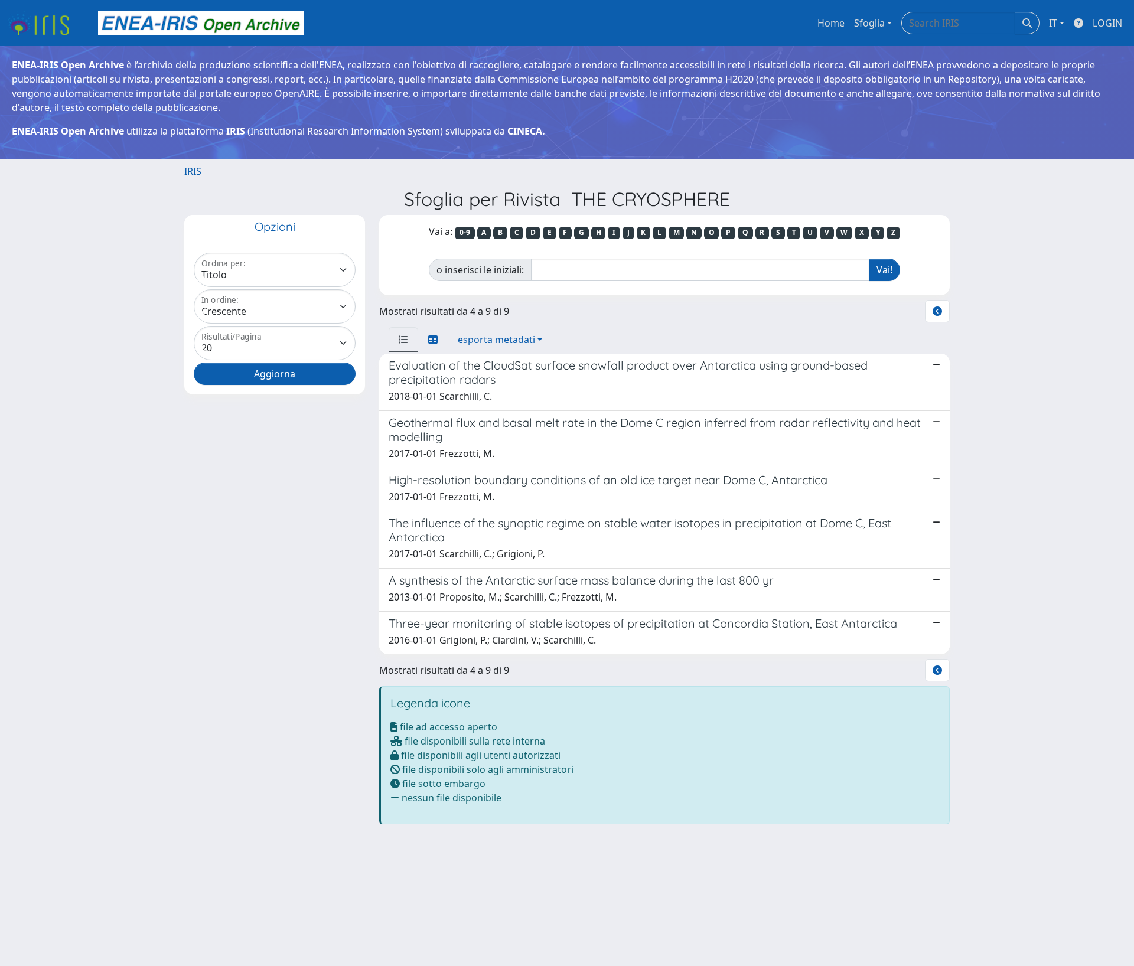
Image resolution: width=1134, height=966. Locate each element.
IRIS (192, 171)
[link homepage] (43, 23)
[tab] (403, 339)
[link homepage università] (201, 23)
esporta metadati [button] (496, 339)
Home (831, 23)
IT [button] (1053, 23)
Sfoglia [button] (869, 23)
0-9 (465, 232)
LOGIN (1107, 23)
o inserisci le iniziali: (480, 269)
